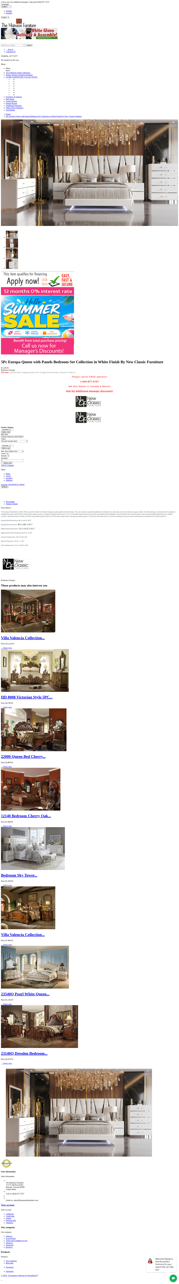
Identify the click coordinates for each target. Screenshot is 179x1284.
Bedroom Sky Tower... (19, 875)
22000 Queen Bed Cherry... (23, 756)
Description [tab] (10, 502)
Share (8, 474)
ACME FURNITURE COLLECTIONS (21, 77)
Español (9, 13)
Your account (7, 1205)
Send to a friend (12, 484)
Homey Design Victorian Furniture (19, 75)
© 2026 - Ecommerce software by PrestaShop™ (19, 1275)
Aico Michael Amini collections (18, 73)
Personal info (11, 1221)
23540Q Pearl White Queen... (25, 994)
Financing (10, 1245)
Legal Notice (11, 1238)
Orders (8, 1218)
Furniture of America (14, 97)
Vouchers (9, 1223)
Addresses (10, 1214)
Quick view (6, 648)
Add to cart (6, 463)
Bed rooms (10, 99)
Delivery (9, 1236)
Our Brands (10, 110)
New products (11, 1261)
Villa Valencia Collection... (23, 638)
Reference (5, 370)
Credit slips (10, 1216)
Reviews (9, 1247)
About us (9, 1243)
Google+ (9, 478)
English (9, 11)
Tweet (8, 476)
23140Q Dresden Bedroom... (24, 1053)
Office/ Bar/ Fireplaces (14, 108)
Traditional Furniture (14, 106)
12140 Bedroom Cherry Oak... (26, 816)
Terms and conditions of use (16, 1241)
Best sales (9, 1263)
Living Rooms (11, 101)
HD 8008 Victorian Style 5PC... (26, 697)
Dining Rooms (11, 103)
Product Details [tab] (12, 504)
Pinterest (9, 480)
